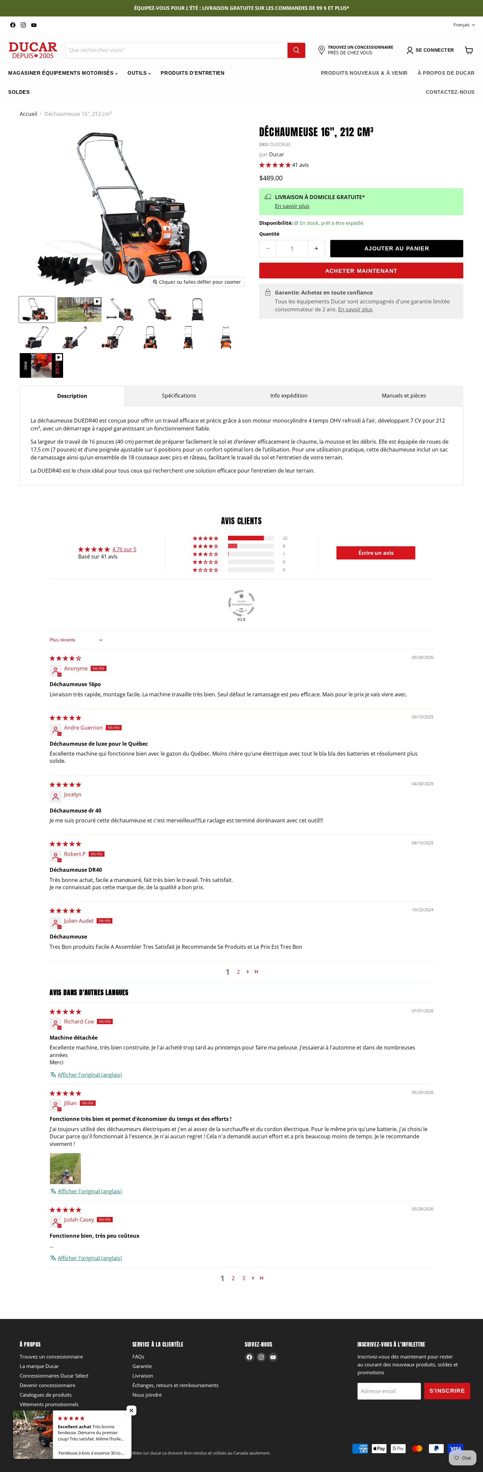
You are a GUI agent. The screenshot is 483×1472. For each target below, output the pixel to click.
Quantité (269, 234)
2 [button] (238, 971)
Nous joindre (147, 1394)
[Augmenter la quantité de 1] (316, 249)
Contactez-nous (450, 92)
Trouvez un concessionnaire (51, 1356)
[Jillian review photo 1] (65, 1168)
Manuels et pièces (404, 395)
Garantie (142, 1366)
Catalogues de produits (46, 1394)
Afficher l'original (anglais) (90, 1074)
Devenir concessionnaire (47, 1385)
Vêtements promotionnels (49, 1404)
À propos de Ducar (446, 73)
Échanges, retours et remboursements (175, 1385)
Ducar (276, 154)
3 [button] (243, 1278)
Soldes (19, 92)
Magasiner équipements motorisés (61, 73)
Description (72, 396)
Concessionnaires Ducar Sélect (54, 1375)
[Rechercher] (296, 50)
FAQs (138, 1356)
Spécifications (179, 395)
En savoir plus (292, 206)
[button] (275, 164)
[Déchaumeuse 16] (37, 310)
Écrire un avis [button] (376, 552)
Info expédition (289, 395)
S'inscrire (447, 1391)
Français (461, 25)
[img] (65, 658)
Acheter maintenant (361, 271)
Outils (137, 73)
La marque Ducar (39, 1366)
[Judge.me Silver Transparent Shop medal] (241, 603)
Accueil (28, 114)
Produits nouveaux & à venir (364, 73)
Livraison (142, 1375)
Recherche (30, 1446)
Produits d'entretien (192, 73)
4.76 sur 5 (124, 549)
